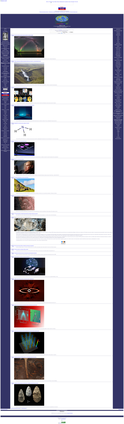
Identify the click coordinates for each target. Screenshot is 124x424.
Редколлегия (5, 115)
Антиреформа (5, 75)
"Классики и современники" (118, 57)
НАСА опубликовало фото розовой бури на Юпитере (21, 195)
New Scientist (5, 67)
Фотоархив (118, 137)
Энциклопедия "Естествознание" (5, 44)
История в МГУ (118, 88)
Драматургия (118, 43)
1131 (12, 408)
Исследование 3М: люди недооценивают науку (20, 87)
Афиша (118, 68)
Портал (47, 1)
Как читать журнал (5, 119)
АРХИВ (118, 131)
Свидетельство (60, 29)
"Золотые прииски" (118, 64)
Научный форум (5, 31)
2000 (118, 134)
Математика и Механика (5, 81)
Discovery (5, 70)
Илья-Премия (118, 124)
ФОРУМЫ (118, 98)
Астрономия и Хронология (118, 92)
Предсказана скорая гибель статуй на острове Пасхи (21, 177)
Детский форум (118, 106)
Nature (5, 64)
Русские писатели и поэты (5, 130)
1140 (25, 408)
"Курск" (118, 36)
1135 (18, 408)
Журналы (5, 129)
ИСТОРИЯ (118, 84)
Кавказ (118, 37)
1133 (15, 408)
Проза (118, 40)
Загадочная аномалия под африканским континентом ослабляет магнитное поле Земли (26, 213)
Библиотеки (5, 133)
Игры (5, 108)
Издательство (118, 51)
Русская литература (5, 87)
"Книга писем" (118, 61)
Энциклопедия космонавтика (5, 42)
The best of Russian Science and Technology (5, 151)
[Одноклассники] (63, 241)
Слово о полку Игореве (118, 89)
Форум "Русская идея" (118, 102)
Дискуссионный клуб (118, 99)
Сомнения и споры (118, 47)
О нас (53, 1)
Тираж (5, 122)
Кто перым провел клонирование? (5, 55)
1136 (19, 408)
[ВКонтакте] (61, 241)
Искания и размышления (118, 44)
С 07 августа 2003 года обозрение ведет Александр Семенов (62, 26)
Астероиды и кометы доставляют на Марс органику (21, 249)
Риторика (118, 75)
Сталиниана (118, 96)
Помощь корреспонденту (4, 409)
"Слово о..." (118, 58)
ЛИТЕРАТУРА (118, 29)
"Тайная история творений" (118, 60)
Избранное (5, 132)
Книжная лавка (62, 1)
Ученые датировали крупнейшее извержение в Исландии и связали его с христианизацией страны (27, 61)
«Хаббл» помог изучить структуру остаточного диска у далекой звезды (24, 278)
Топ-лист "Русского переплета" (5, 137)
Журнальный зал (5, 45)
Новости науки (5, 146)
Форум (118, 130)
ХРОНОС (118, 85)
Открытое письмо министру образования (5, 73)
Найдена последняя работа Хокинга (19, 159)
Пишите (55, 1)
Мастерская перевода (118, 116)
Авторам (5, 116)
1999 (118, 135)
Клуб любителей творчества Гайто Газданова (118, 113)
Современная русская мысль (118, 81)
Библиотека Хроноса (5, 99)
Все (5, 143)
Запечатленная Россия (118, 95)
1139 (24, 408)
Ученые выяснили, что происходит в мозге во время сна (21, 256)
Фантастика (118, 128)
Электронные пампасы (118, 127)
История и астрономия (5, 58)
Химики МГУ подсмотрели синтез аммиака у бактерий (21, 123)
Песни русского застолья (5, 109)
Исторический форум (118, 105)
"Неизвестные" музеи (118, 74)
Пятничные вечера (118, 109)
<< (10, 408)
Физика (5, 84)
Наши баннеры (5, 140)
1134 (16, 408)
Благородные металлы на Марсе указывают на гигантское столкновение (24, 245)
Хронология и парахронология (118, 91)
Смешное (5, 112)
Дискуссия (76, 1)
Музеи (5, 106)
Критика (118, 46)
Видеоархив (118, 78)
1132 (13, 408)
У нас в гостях (118, 50)
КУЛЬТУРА (118, 67)
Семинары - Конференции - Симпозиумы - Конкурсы (62, 12)
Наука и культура (5, 61)
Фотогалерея (118, 71)
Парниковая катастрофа (5, 53)
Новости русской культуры (5, 144)
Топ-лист (69, 1)
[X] (64, 241)
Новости (58, 1)
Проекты (5, 126)
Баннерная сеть (5, 139)
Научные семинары (5, 50)
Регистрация (72, 1)
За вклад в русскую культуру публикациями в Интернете (118, 120)
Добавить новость (120, 409)
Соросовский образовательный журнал (5, 77)
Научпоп (5, 101)
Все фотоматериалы (118, 138)
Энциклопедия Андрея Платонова (118, 115)
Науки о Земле (5, 80)
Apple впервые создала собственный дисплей (20, 141)
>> (26, 408)
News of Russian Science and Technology (5, 49)
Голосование (66, 1)
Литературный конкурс (118, 121)
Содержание (50, 1)
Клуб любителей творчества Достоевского (118, 111)
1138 (22, 408)
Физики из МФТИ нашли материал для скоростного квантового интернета (24, 105)
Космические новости (5, 41)
